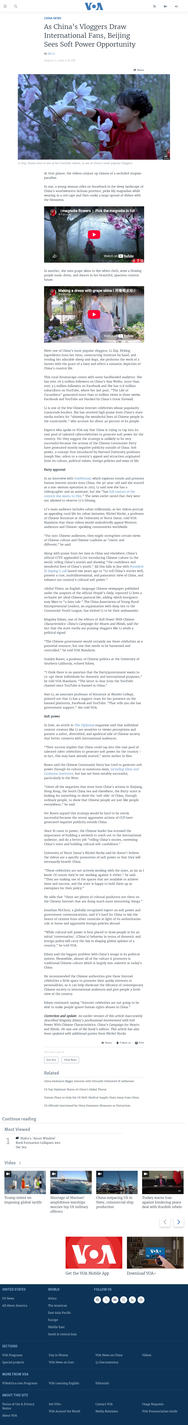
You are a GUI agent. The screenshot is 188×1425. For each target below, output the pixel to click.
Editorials (102, 1383)
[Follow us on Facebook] (97, 1299)
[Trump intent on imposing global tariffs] (25, 1182)
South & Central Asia (62, 1334)
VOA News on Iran (61, 1362)
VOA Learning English (64, 1383)
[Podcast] (141, 1299)
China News (52, 18)
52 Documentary (106, 1362)
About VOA (9, 1415)
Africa (52, 1298)
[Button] (138, 70)
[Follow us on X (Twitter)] (106, 1299)
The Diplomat (84, 725)
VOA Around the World (64, 1411)
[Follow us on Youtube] (114, 1299)
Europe (53, 1320)
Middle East (56, 1327)
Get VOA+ (55, 1404)
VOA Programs (12, 1355)
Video (10, 1163)
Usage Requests (153, 1404)
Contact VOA (104, 1404)
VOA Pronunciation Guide (159, 1411)
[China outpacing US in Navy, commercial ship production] (117, 1182)
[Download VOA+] (155, 1253)
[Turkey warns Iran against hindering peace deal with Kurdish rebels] (163, 1182)
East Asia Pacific (59, 1312)
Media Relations (106, 1411)
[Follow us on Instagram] (123, 1299)
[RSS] (132, 1299)
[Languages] (154, 6)
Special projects (13, 1362)
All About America (14, 1305)
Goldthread (82, 478)
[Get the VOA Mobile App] (94, 1253)
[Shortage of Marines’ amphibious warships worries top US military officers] (71, 1182)
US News (8, 1298)
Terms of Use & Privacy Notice (18, 1406)
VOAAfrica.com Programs (19, 1383)
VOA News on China (109, 1355)
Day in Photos (58, 1355)
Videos (146, 1355)
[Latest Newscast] (176, 6)
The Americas (57, 1305)
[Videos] (165, 6)
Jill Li (51, 53)
